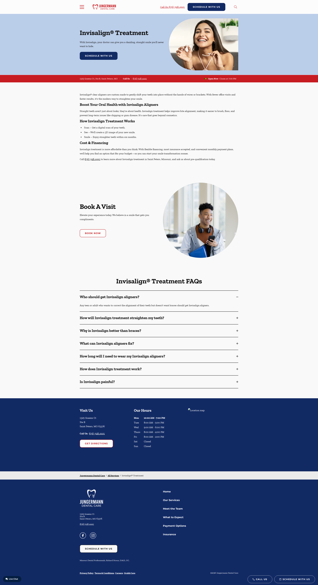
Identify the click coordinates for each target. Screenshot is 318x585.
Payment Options (174, 525)
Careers (119, 573)
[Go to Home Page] (104, 7)
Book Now (93, 233)
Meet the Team (173, 508)
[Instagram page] (93, 535)
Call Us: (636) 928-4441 (172, 6)
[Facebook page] (83, 535)
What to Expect (173, 517)
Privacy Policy (87, 573)
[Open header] (82, 7)
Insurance (169, 534)
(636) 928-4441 (140, 78)
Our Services (171, 500)
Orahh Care (129, 573)
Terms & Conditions (104, 573)
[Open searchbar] (235, 7)
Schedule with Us (206, 7)
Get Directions (96, 443)
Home (167, 491)
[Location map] (213, 434)
